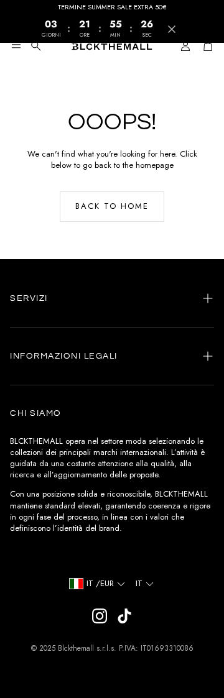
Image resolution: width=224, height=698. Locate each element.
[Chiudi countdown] (172, 29)
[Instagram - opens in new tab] (99, 615)
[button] (16, 46)
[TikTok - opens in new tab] (124, 615)
